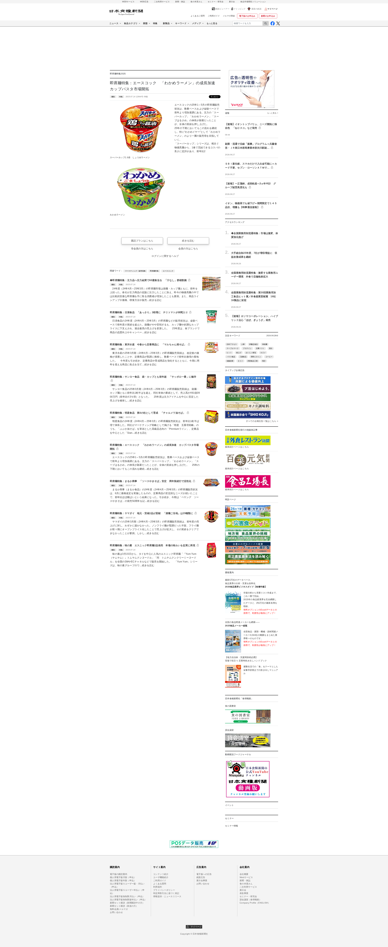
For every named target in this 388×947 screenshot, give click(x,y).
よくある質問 (159, 883)
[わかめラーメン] (141, 188)
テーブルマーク (233, 348)
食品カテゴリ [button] (131, 23)
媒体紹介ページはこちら (237, 447)
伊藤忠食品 (253, 344)
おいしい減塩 (251, 352)
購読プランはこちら (142, 240)
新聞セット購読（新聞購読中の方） (127, 903)
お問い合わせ (116, 912)
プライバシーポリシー (164, 890)
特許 (264, 361)
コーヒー (269, 357)
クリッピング (239, 9)
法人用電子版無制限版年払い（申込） (128, 899)
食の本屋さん (196, 2)
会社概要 (244, 874)
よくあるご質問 (198, 16)
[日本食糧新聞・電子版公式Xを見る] (278, 23)
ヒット (229, 352)
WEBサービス (128, 2)
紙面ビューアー (222, 9)
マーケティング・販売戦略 (135, 271)
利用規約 (157, 887)
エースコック (168, 271)
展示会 (232, 2)
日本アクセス (232, 344)
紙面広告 (200, 877)
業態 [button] (145, 23)
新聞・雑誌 (180, 2)
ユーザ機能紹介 (160, 877)
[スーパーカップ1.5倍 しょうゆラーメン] (141, 129)
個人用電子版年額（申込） (123, 880)
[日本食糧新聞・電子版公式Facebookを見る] (272, 23)
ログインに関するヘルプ (165, 256)
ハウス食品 (231, 357)
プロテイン (247, 348)
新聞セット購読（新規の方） (124, 906)
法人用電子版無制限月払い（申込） (127, 896)
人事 (243, 344)
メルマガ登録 (229, 16)
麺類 (113, 97)
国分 (271, 348)
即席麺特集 (154, 271)
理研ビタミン (256, 357)
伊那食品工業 (253, 361)
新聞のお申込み (268, 16)
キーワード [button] (181, 23)
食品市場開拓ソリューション (253, 2)
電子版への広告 (204, 874)
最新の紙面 (256, 9)
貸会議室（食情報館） (250, 899)
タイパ (240, 361)
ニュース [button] (114, 23)
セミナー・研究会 (216, 2)
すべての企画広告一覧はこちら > (262, 421)
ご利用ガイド (214, 16)
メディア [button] (196, 23)
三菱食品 (243, 357)
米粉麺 (264, 344)
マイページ (195, 926)
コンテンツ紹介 (160, 874)
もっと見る (212, 23)
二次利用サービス (162, 2)
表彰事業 (244, 893)
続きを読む (188, 240)
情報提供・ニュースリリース (167, 896)
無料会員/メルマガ (119, 909)
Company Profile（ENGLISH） (255, 903)
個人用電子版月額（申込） (123, 877)
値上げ (238, 352)
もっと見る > (272, 113)
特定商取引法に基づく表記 (166, 893)
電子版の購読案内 (118, 874)
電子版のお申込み (247, 16)
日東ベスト (260, 348)
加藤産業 (230, 361)
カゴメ (263, 352)
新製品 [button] (166, 23)
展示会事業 (201, 880)
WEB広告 (144, 2)
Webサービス (246, 877)
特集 (155, 23)
